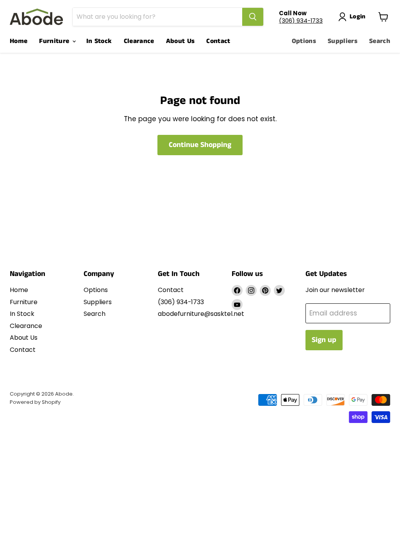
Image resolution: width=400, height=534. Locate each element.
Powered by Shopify (35, 402)
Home (18, 41)
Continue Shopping (200, 145)
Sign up (324, 340)
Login (358, 16)
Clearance (139, 41)
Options (304, 41)
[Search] (252, 17)
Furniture (55, 41)
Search (379, 41)
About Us (180, 41)
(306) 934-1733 (301, 20)
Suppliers (342, 41)
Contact (218, 41)
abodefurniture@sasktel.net (201, 313)
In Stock (99, 41)
